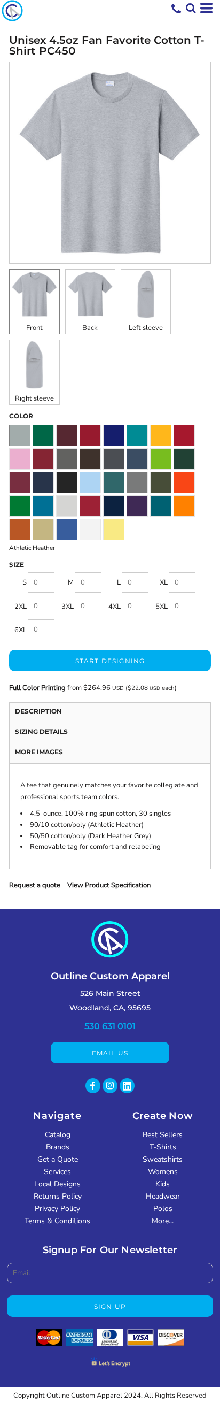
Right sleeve (34, 398)
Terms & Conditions (57, 1221)
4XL (114, 606)
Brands (57, 1147)
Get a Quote (57, 1159)
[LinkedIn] (127, 1085)
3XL (67, 606)
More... (163, 1221)
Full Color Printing (37, 688)
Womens (163, 1172)
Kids (162, 1184)
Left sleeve (146, 328)
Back (90, 328)
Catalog (57, 1135)
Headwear (163, 1196)
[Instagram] (110, 1085)
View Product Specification (109, 885)
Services (57, 1172)
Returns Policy (58, 1196)
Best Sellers (163, 1135)
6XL (20, 630)
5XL (161, 606)
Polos (162, 1208)
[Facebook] (92, 1085)
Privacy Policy (57, 1208)
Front (34, 328)
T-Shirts (163, 1147)
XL (164, 582)
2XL (20, 606)
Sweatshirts (163, 1159)
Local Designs (57, 1184)
